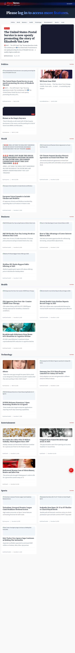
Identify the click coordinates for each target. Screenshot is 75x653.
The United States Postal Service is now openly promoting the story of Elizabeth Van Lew (20, 36)
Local (62, 22)
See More (72, 64)
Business (24, 22)
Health (31, 22)
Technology (38, 22)
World (18, 22)
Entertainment (48, 22)
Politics (13, 22)
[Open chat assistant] (71, 470)
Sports (57, 22)
